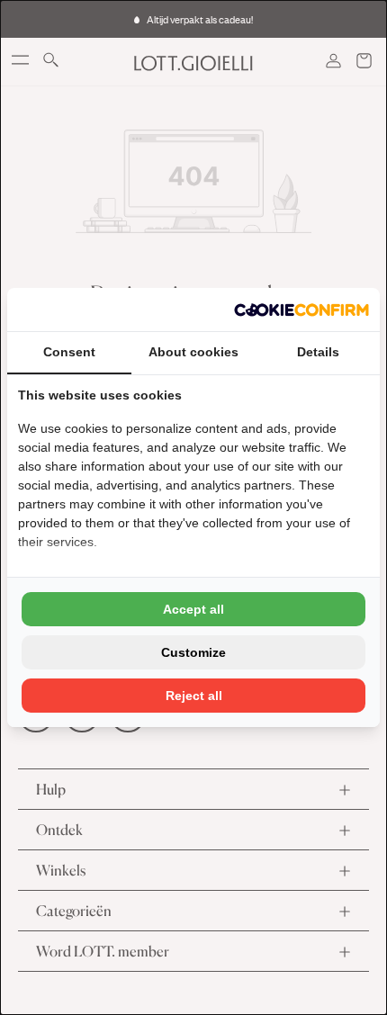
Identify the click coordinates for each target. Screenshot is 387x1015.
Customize (193, 652)
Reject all (194, 695)
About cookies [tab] (193, 352)
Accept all (193, 609)
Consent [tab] (69, 352)
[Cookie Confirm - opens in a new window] (301, 309)
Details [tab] (318, 352)
